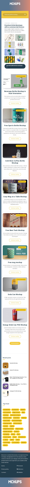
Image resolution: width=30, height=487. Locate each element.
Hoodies (6, 426)
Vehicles (23, 442)
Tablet (12, 439)
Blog (23, 412)
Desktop (24, 418)
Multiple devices (8, 431)
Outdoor (16, 431)
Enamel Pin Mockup (14, 370)
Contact (3, 472)
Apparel (23, 409)
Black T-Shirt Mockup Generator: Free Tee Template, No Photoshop (18, 378)
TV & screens (15, 442)
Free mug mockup (15, 262)
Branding (6, 415)
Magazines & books (8, 428)
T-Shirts (6, 439)
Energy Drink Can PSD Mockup (15, 325)
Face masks (7, 420)
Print (18, 434)
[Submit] (25, 14)
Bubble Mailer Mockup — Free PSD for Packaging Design (18, 385)
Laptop (12, 426)
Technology (7, 442)
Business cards (7, 418)
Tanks (17, 439)
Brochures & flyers (15, 415)
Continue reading (15, 103)
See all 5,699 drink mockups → (14, 66)
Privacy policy (5, 469)
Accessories (7, 409)
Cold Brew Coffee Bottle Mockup (15, 162)
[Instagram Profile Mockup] (5, 393)
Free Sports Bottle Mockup (15, 125)
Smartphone (22, 437)
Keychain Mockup (14, 363)
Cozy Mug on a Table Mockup (15, 197)
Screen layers (7, 437)
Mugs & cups (22, 181)
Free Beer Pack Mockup (15, 230)
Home (3, 466)
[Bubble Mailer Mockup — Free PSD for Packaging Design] (5, 386)
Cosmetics (16, 418)
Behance (20, 469)
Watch (5, 445)
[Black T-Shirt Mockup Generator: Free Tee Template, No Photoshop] (5, 379)
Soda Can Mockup (15, 294)
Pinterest (20, 466)
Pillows (13, 434)
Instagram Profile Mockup (15, 391)
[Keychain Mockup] (5, 365)
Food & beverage (21, 76)
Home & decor (17, 423)
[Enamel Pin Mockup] (5, 372)
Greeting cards (7, 423)
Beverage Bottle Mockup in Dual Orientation (15, 92)
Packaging (6, 434)
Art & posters (7, 412)
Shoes (14, 437)
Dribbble (20, 472)
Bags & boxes (16, 412)
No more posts (15, 343)
